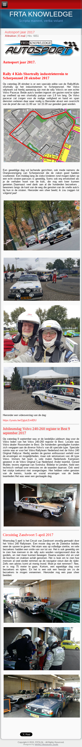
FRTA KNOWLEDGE (41, 14)
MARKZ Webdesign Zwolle (46, 744)
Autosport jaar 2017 (20, 32)
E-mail (22, 35)
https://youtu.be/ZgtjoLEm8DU (19, 420)
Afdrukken (11, 35)
